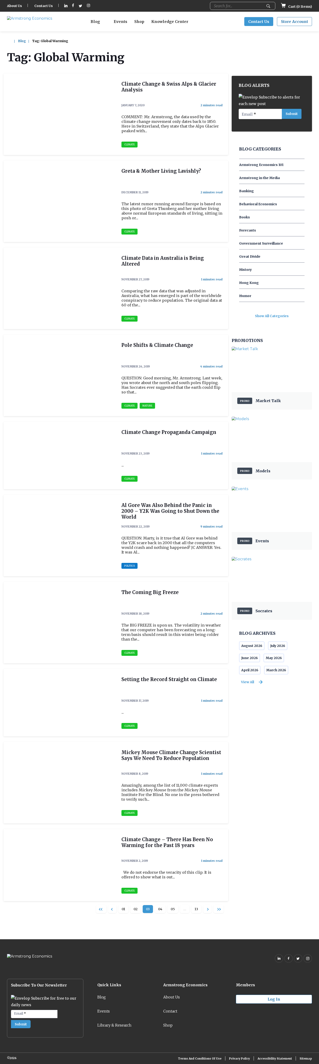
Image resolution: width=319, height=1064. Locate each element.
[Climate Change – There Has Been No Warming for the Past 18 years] (60, 865)
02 (136, 909)
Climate (129, 144)
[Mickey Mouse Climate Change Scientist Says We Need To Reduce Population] (60, 782)
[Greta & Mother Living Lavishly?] (60, 201)
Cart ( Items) (299, 6)
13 (196, 909)
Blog (95, 21)
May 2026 (274, 658)
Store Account (294, 21)
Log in (274, 999)
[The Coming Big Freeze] (60, 622)
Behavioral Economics (258, 204)
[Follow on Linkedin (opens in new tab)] (65, 6)
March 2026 (276, 670)
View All (247, 682)
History (245, 270)
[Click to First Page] (101, 909)
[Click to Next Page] (207, 909)
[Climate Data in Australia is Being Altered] (60, 288)
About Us (14, 6)
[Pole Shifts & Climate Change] (60, 375)
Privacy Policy (239, 1058)
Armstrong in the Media (259, 178)
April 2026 (249, 670)
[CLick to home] (12, 41)
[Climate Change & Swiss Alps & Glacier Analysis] (60, 114)
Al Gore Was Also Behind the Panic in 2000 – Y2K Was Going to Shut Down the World (170, 511)
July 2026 (277, 646)
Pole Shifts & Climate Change (157, 345)
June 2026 (249, 658)
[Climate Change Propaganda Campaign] (60, 455)
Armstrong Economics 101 (261, 165)
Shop (139, 21)
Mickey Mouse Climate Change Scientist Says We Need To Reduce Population (171, 755)
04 (160, 909)
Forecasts (247, 230)
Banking (246, 191)
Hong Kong (249, 283)
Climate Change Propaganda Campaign (168, 432)
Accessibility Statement (275, 1058)
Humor (245, 296)
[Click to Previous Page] (112, 909)
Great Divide (249, 256)
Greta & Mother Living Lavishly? (161, 171)
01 (123, 909)
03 (148, 909)
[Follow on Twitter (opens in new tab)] (80, 6)
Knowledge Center (169, 21)
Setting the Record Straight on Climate (169, 679)
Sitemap (306, 1058)
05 (173, 909)
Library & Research (114, 1025)
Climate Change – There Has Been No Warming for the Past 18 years (167, 842)
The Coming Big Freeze (150, 592)
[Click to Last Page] (218, 909)
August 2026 (251, 646)
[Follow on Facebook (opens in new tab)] (73, 6)
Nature (147, 405)
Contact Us (43, 6)
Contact (170, 1011)
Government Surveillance (261, 243)
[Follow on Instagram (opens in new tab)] (88, 6)
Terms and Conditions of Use (199, 1058)
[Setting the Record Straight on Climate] (60, 702)
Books (244, 217)
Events (120, 21)
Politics (129, 565)
